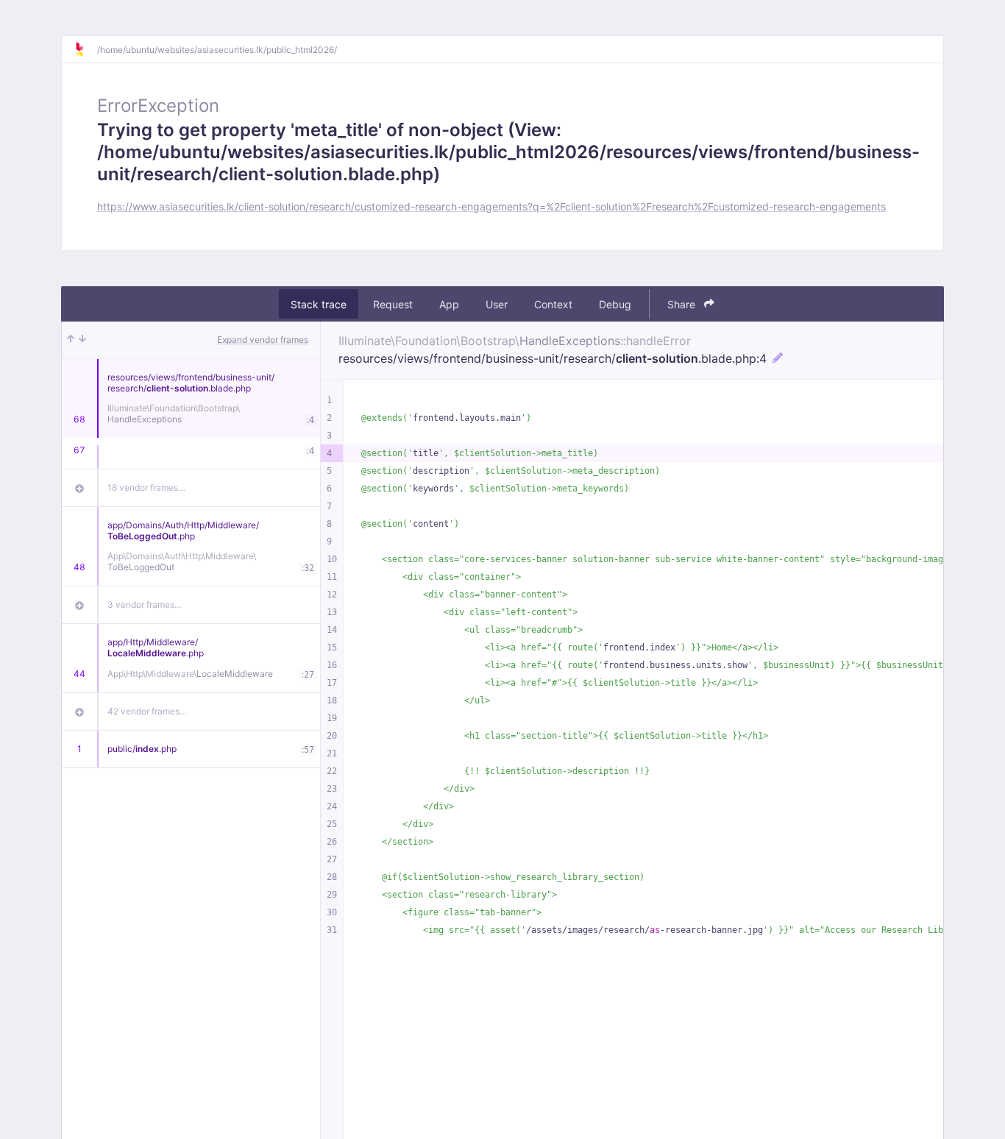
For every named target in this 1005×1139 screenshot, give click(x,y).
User (497, 304)
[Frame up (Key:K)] (70, 340)
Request (393, 304)
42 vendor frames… (147, 711)
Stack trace (319, 304)
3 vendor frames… (144, 604)
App (449, 304)
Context (553, 304)
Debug (615, 304)
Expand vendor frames (262, 339)
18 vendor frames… (146, 487)
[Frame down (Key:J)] (82, 340)
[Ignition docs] (85, 49)
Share (682, 304)
